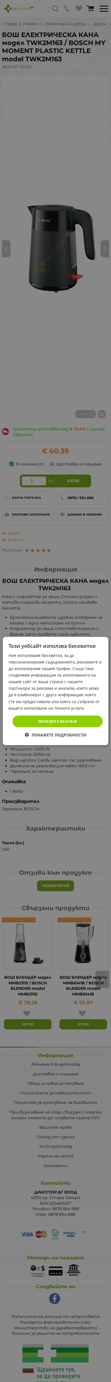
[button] (56, 735)
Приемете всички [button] (57, 721)
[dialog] (55, 691)
